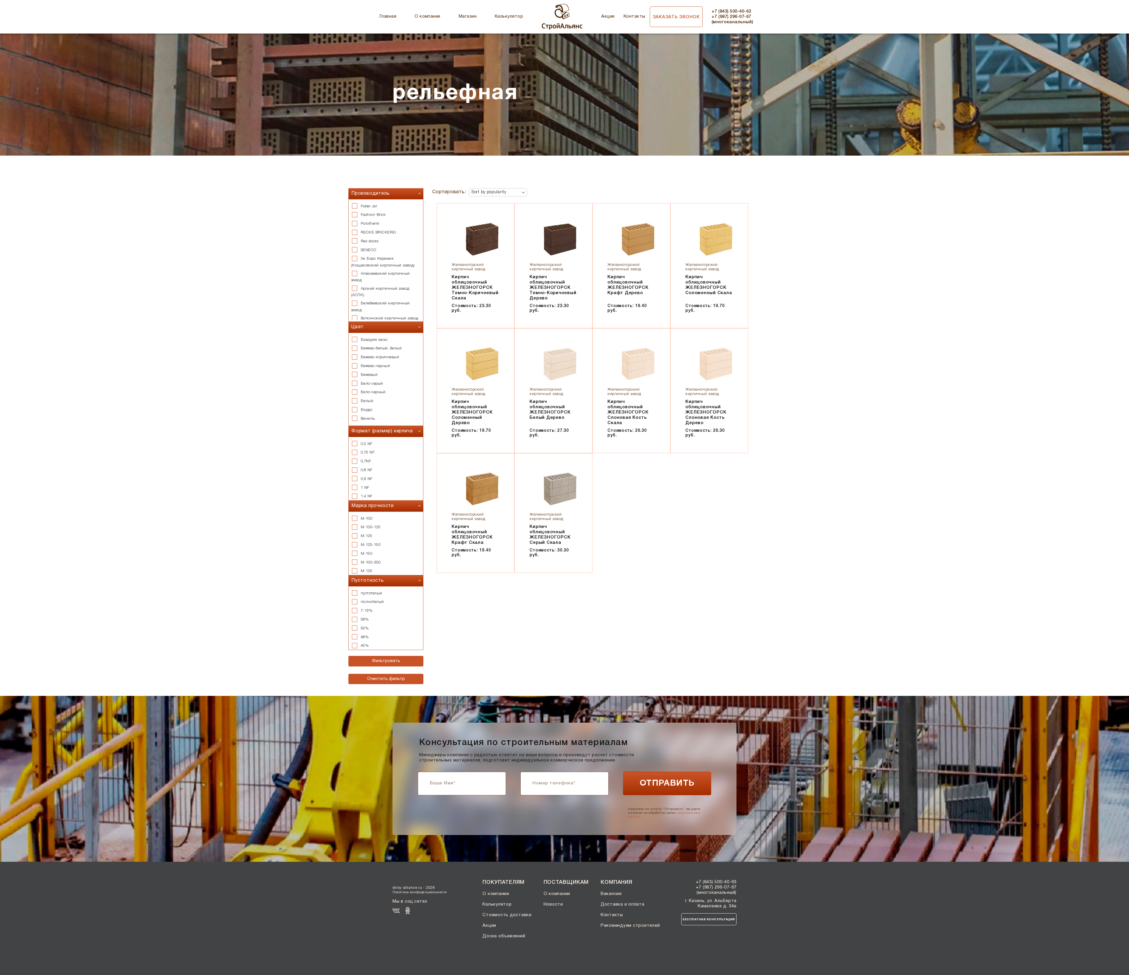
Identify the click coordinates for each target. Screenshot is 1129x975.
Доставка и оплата (622, 904)
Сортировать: (449, 192)
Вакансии (611, 894)
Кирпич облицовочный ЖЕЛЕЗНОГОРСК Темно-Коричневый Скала (475, 287)
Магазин (468, 16)
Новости (553, 904)
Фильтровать (386, 661)
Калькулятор (509, 16)
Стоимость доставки (507, 915)
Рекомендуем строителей (630, 926)
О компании (427, 16)
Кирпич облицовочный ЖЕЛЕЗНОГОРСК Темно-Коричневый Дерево (553, 287)
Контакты (634, 16)
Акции (607, 16)
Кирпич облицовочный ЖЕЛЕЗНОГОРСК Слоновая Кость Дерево (705, 412)
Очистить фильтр (386, 679)
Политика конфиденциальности (420, 892)
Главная (388, 16)
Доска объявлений (503, 936)
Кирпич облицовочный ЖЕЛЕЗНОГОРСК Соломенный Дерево (472, 412)
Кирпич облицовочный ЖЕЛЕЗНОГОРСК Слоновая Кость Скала (627, 412)
